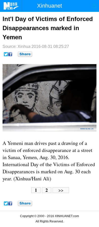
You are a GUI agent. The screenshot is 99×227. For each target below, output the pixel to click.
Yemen (14, 143)
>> (60, 190)
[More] (25, 54)
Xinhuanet (49, 6)
